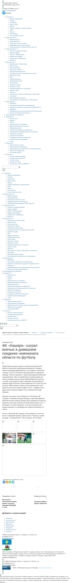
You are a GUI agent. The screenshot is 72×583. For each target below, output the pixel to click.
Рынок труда (13, 83)
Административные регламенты (19, 126)
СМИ (11, 30)
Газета (12, 122)
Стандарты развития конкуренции (20, 137)
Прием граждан (14, 52)
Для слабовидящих (10, 10)
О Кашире (9, 17)
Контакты (9, 154)
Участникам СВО (15, 152)
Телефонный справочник (17, 158)
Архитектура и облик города (18, 64)
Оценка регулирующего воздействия (21, 130)
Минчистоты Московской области (20, 113)
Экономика (13, 96)
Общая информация (16, 19)
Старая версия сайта (45, 568)
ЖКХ (11, 77)
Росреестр (13, 109)
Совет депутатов (15, 41)
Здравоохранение (15, 79)
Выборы (12, 60)
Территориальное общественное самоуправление (25, 149)
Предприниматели (15, 128)
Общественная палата (17, 145)
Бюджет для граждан (16, 56)
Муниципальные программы (18, 124)
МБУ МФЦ (13, 103)
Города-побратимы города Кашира (20, 28)
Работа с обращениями (17, 54)
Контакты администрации (17, 156)
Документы (9, 117)
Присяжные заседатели (17, 150)
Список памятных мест (17, 36)
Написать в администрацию (18, 51)
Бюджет (12, 120)
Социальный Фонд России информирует (22, 105)
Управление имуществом (17, 71)
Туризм (12, 26)
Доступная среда (15, 75)
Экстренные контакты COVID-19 (19, 164)
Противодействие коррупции (15, 115)
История (12, 20)
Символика (13, 22)
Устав (11, 141)
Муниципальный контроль (18, 98)
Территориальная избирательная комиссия (23, 47)
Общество (9, 143)
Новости (12, 32)
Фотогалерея (14, 34)
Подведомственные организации (20, 45)
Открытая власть (11, 49)
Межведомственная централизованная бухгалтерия (26, 111)
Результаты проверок (16, 133)
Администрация (15, 39)
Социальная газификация (18, 58)
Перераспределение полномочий (20, 88)
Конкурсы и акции (15, 85)
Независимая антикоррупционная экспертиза (24, 132)
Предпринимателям (16, 81)
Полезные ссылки (15, 162)
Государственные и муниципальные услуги (23, 73)
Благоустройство (15, 68)
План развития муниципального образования (24, 100)
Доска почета (14, 24)
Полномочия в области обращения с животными (25, 94)
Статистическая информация (19, 139)
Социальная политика (16, 135)
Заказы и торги (14, 90)
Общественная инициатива (18, 147)
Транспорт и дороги (16, 69)
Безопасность (14, 66)
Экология (12, 92)
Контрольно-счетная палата (18, 43)
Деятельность (10, 62)
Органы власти (11, 37)
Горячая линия (14, 160)
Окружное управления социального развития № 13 (25, 107)
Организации (10, 101)
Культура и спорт (15, 86)
